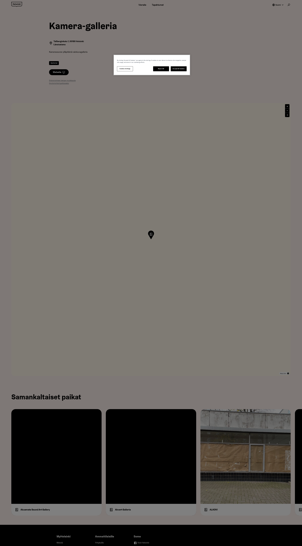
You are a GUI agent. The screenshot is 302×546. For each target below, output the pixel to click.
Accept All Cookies (179, 68)
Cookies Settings (125, 68)
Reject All (161, 68)
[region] (151, 65)
